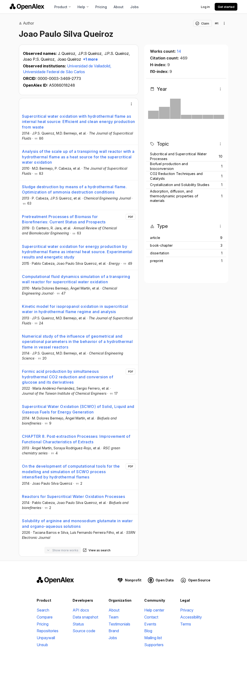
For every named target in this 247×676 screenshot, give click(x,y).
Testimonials (119, 624)
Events (150, 624)
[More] (131, 104)
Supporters (154, 644)
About (119, 7)
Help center (154, 610)
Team (113, 617)
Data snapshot (85, 617)
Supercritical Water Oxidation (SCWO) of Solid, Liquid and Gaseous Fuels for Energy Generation (78, 409)
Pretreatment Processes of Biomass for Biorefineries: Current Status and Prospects (64, 219)
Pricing (101, 7)
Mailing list (153, 637)
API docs (81, 610)
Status (78, 624)
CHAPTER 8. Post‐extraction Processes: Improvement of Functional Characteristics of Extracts (76, 439)
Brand (114, 630)
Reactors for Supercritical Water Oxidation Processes (73, 496)
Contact (151, 617)
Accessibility (191, 617)
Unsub (42, 644)
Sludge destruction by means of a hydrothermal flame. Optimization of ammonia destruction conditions (74, 189)
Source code (84, 630)
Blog (148, 630)
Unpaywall (46, 637)
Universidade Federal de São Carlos (54, 71)
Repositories (47, 630)
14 (179, 51)
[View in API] (216, 23)
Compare (45, 617)
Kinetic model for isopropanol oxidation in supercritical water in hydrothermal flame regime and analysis (75, 309)
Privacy (186, 610)
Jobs (134, 7)
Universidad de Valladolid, (89, 66)
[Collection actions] (224, 23)
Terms (185, 624)
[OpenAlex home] (27, 7)
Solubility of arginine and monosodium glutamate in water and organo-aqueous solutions (77, 523)
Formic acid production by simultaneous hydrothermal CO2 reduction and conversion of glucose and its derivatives (67, 377)
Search (43, 610)
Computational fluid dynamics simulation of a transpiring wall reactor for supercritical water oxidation (76, 279)
